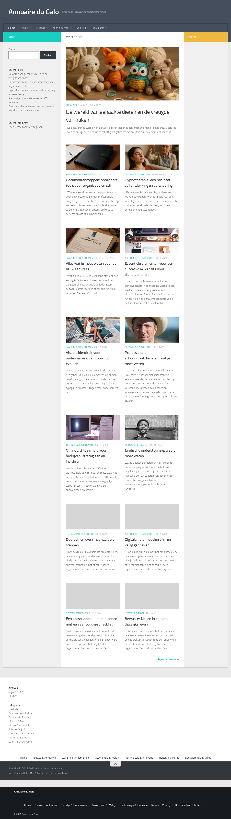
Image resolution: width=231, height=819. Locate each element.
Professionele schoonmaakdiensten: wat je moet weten (147, 358)
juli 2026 (12, 696)
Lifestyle (40, 27)
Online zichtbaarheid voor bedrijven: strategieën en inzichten (86, 456)
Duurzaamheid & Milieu (79, 534)
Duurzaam (98, 27)
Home (11, 27)
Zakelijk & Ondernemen (79, 174)
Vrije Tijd (81, 27)
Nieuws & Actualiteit (136, 445)
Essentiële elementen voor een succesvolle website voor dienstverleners (149, 269)
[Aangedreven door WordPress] (31, 773)
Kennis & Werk (61, 27)
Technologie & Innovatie (139, 258)
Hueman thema (60, 773)
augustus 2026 (16, 692)
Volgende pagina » (167, 659)
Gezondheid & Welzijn (137, 174)
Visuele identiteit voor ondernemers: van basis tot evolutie (87, 358)
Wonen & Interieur (18, 737)
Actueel (24, 27)
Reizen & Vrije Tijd (76, 613)
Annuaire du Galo (33, 12)
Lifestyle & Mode (135, 613)
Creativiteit (72, 105)
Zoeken (12, 49)
